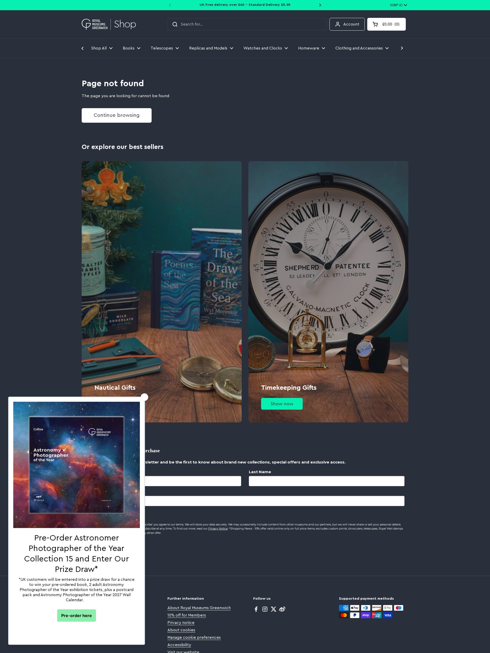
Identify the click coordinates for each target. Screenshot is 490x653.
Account (351, 24)
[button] (386, 24)
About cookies (181, 630)
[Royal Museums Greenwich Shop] (109, 24)
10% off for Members (186, 615)
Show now (282, 403)
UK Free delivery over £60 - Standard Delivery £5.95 (245, 5)
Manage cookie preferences (194, 637)
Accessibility (179, 645)
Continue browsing (117, 115)
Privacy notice (180, 623)
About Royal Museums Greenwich (199, 608)
